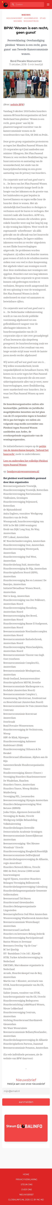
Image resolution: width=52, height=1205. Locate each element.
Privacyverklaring (26, 1179)
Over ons (26, 1189)
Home (26, 1174)
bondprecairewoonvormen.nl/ (23, 471)
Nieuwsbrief (26, 1194)
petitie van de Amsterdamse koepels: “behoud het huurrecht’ (26, 450)
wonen (17, 21)
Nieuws (26, 15)
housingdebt (14, 18)
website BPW (17, 104)
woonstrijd (31, 21)
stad (43, 18)
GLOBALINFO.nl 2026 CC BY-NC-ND (26, 1199)
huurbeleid (31, 18)
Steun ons (26, 1184)
